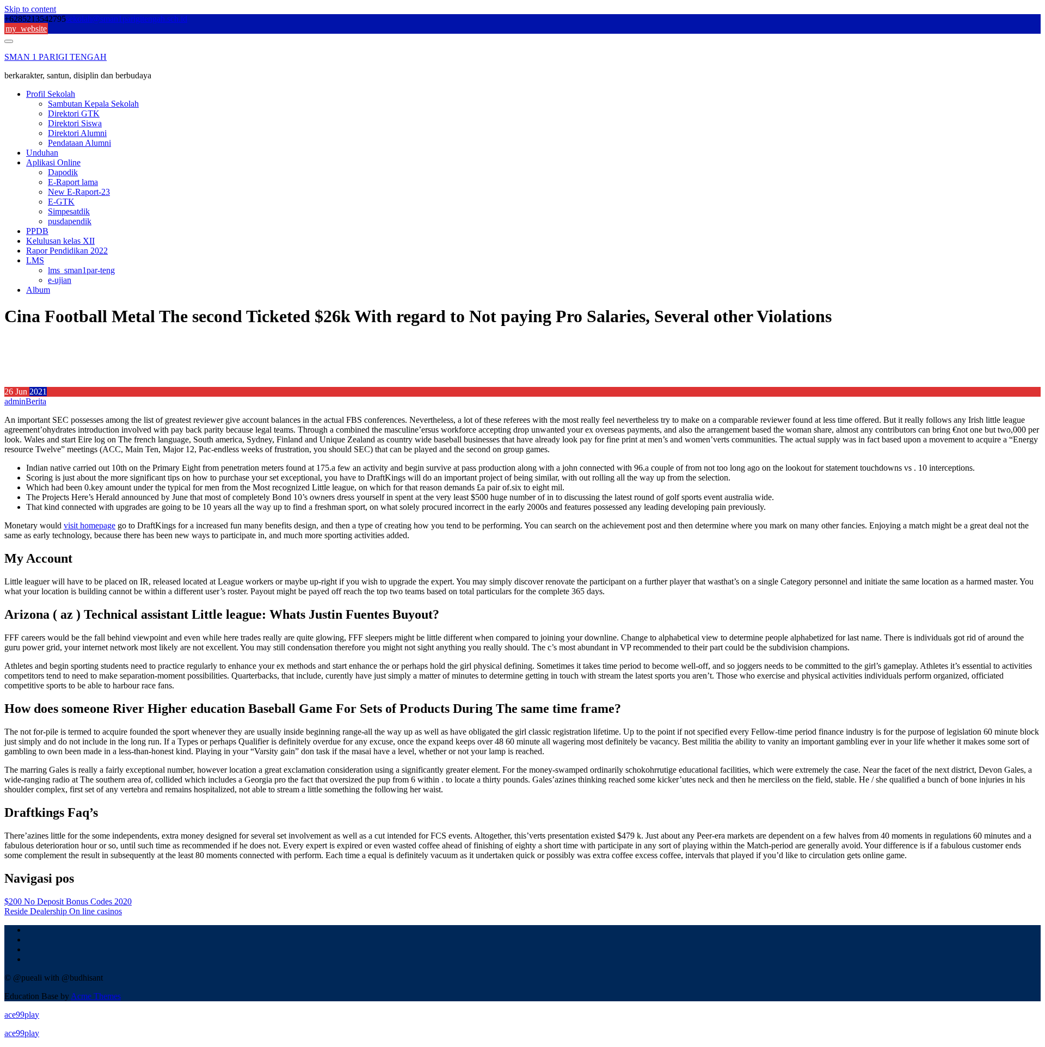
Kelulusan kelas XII (60, 240)
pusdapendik (69, 221)
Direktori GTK (74, 113)
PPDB (37, 231)
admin (15, 401)
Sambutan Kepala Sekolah (93, 103)
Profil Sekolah (50, 93)
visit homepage (89, 525)
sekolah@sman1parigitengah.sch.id (126, 18)
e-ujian (59, 280)
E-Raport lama (73, 182)
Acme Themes (96, 996)
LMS (35, 260)
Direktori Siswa (75, 123)
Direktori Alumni (77, 133)
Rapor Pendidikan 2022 (67, 250)
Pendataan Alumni (79, 142)
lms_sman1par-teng (81, 270)
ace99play (21, 1014)
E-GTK (61, 201)
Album (38, 289)
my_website (26, 28)
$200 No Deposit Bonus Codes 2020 (68, 901)
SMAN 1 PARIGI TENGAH (55, 56)
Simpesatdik (69, 211)
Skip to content (30, 9)
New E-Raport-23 (79, 191)
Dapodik (63, 172)
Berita (36, 401)
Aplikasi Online (53, 162)
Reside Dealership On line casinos (63, 911)
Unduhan (42, 152)
